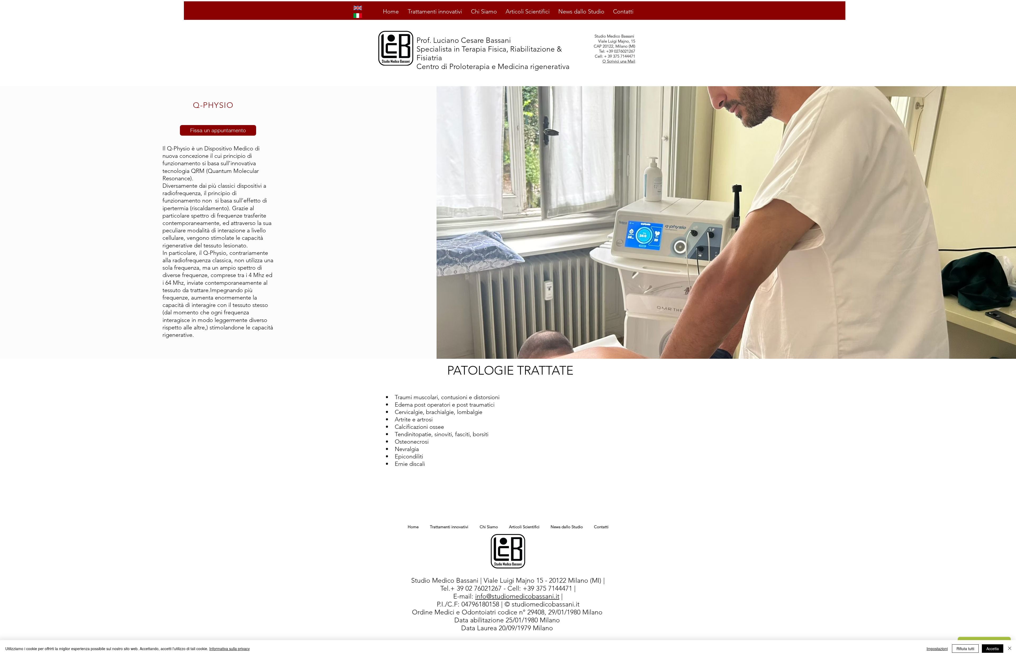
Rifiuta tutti (965, 648)
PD (452, 620)
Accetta (992, 648)
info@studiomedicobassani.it (517, 596)
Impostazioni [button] (937, 648)
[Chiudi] (1009, 648)
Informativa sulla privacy (229, 648)
